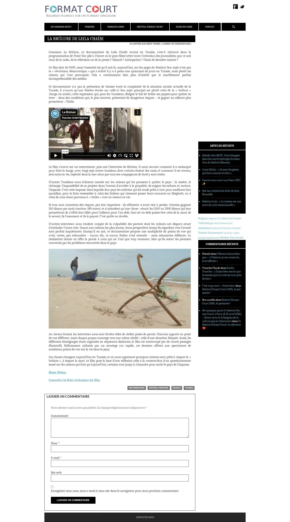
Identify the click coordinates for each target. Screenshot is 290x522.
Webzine (89, 26)
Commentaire (59, 416)
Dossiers (208, 85)
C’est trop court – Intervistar (218, 285)
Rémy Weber (153, 43)
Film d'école (236, 237)
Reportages (210, 95)
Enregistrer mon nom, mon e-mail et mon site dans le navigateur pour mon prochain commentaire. (115, 491)
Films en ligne (184, 26)
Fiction (224, 237)
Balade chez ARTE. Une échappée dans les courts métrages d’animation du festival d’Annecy (221, 159)
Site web (56, 472)
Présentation (211, 47)
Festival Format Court (150, 26)
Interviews (210, 90)
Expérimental (212, 237)
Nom (55, 443)
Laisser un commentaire (176, 43)
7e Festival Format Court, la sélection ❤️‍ (221, 324)
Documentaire (137, 388)
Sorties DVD (210, 101)
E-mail (56, 458)
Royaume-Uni (215, 218)
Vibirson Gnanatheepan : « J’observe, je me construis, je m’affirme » (221, 257)
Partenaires (210, 63)
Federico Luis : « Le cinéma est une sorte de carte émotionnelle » (221, 203)
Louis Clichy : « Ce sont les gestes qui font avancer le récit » (220, 171)
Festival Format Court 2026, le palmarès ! (220, 301)
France (177, 388)
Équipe (207, 53)
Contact (209, 26)
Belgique (203, 218)
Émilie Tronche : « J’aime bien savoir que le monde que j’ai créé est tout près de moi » (221, 273)
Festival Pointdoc (158, 388)
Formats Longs (115, 26)
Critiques (209, 80)
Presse (207, 58)
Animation (204, 228)
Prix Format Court (223, 223)
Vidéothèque (206, 223)
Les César (228, 232)
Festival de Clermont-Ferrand (226, 228)
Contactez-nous (145, 517)
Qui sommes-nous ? (61, 26)
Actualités (210, 75)
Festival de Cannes (231, 218)
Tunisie (189, 388)
